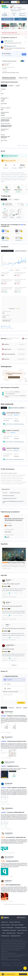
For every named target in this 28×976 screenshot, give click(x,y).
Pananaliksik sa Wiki (10, 933)
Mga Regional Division (16, 935)
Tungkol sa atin (4, 922)
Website (20, 19)
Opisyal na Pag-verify (22, 930)
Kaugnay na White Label (14, 922)
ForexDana (20, 963)
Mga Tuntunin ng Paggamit (17, 924)
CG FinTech (16, 965)
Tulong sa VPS (20, 933)
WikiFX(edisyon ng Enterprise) (9, 930)
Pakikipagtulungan (5, 935)
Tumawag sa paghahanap (21, 927)
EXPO (4, 933)
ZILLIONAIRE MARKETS (6, 965)
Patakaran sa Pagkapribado (7, 927)
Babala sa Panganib (5, 924)
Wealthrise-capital (5, 963)
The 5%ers (13, 963)
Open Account (7, 19)
